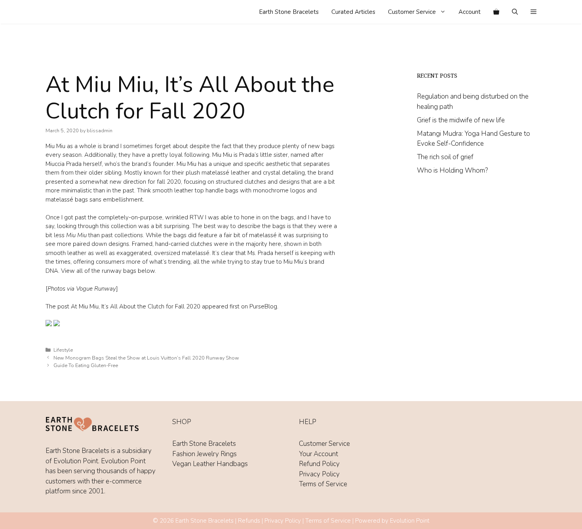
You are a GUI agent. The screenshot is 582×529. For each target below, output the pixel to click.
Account (469, 12)
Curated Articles (353, 12)
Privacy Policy (319, 474)
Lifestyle (63, 350)
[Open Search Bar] (515, 12)
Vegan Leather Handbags (210, 463)
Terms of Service (323, 484)
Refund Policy (319, 463)
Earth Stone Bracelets (289, 12)
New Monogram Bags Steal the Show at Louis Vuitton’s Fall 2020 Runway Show (146, 358)
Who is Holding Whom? (452, 170)
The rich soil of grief (445, 157)
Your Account (318, 454)
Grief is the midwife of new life (461, 120)
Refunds (249, 521)
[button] (533, 12)
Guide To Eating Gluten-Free (85, 365)
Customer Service (412, 12)
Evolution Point (410, 521)
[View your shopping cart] (496, 12)
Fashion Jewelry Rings (204, 454)
